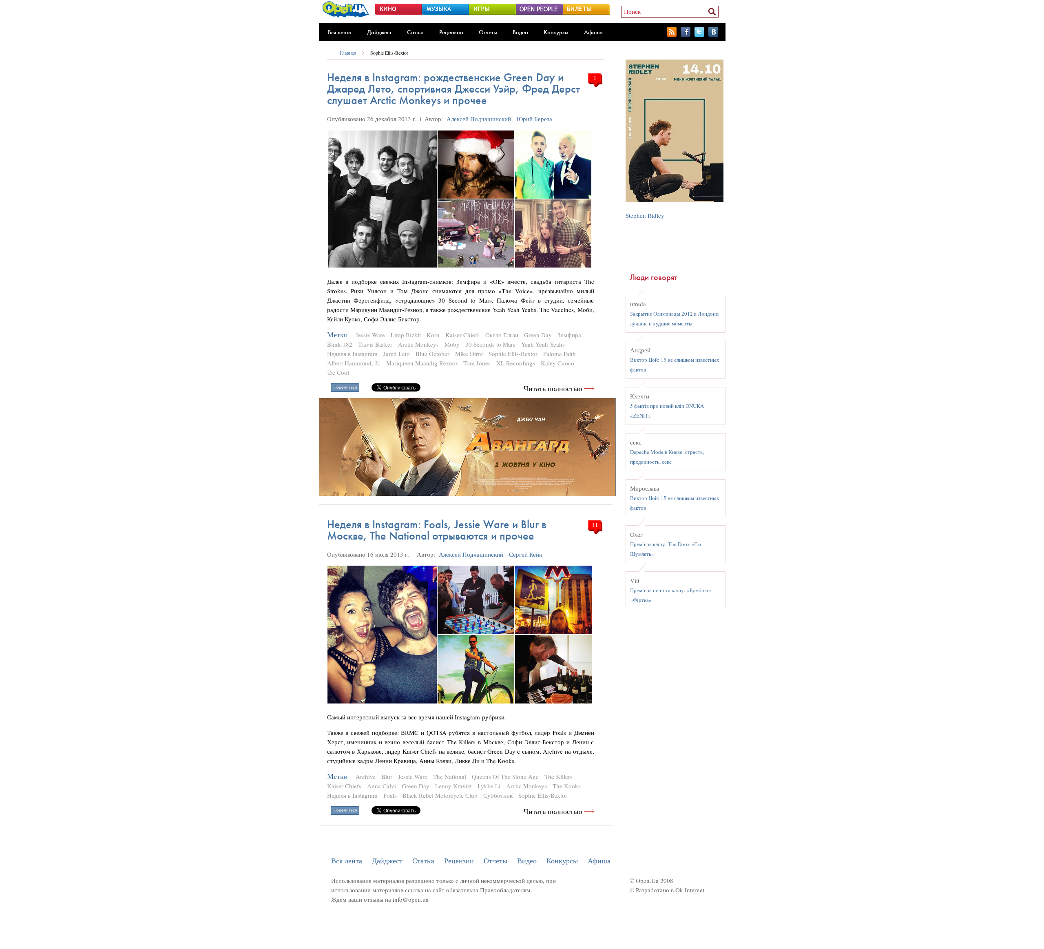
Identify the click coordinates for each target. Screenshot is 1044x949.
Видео (520, 32)
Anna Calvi (381, 786)
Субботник (498, 795)
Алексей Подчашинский (479, 119)
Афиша (593, 32)
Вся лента (340, 32)
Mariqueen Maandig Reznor (422, 363)
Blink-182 (339, 344)
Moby (452, 344)
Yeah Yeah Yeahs (543, 344)
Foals (390, 795)
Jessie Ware (370, 335)
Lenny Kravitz (453, 786)
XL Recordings (515, 363)
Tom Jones (477, 363)
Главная (348, 52)
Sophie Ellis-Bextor (389, 52)
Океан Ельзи (501, 335)
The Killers (558, 776)
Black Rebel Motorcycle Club (440, 795)
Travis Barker (375, 344)
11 (595, 524)
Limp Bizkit (406, 335)
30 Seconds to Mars (490, 344)
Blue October (432, 354)
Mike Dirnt (469, 354)
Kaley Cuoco (557, 363)
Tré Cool (338, 372)
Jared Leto (396, 354)
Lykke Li (489, 786)
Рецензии (451, 32)
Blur (386, 776)
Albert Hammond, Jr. (353, 363)
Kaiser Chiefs (462, 335)
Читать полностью (553, 388)
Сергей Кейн (525, 554)
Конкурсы (556, 32)
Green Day (538, 335)
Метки (337, 334)
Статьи (415, 32)
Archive (366, 776)
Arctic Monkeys (418, 344)
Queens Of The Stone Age (505, 776)
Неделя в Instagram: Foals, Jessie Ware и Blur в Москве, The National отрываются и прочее (436, 530)
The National (449, 776)
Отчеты (488, 32)
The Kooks (567, 786)
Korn (433, 335)
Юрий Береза (534, 119)
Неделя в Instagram (352, 354)
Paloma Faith (559, 354)
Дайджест (379, 32)
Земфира (569, 335)
